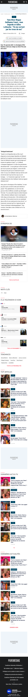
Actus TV (12, 13)
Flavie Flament (20, 360)
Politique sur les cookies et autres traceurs (13, 671)
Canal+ (5, 337)
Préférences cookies (17, 684)
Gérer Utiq (8, 684)
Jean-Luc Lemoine (22, 357)
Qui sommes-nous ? (8, 668)
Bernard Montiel (4, 357)
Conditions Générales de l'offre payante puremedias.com (14, 678)
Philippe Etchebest (5, 360)
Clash (5, 292)
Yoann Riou (13, 360)
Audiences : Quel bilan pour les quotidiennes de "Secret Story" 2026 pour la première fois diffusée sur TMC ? (18, 495)
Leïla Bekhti (11, 362)
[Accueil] (12, 2)
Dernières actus (7, 13)
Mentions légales (19, 668)
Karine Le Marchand (13, 357)
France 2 (5, 314)
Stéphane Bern (4, 362)
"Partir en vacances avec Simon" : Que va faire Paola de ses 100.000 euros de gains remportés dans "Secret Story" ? (19, 483)
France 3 (5, 326)
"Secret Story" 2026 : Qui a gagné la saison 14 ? (19, 505)
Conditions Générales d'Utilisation (13, 665)
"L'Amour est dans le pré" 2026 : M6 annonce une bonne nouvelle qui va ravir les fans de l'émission (19, 393)
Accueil (2, 13)
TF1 (4, 303)
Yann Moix (14, 238)
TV (1, 292)
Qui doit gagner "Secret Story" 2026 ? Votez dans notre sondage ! (19, 439)
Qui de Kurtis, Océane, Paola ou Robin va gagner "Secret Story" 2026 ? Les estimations (18, 429)
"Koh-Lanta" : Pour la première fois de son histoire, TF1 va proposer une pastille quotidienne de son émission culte (18, 405)
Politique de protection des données (13, 674)
